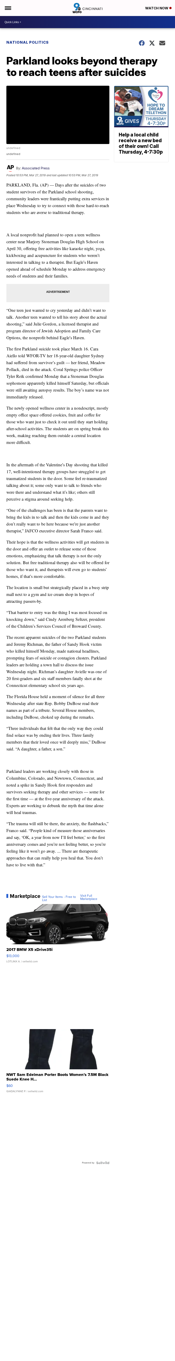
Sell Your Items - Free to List (59, 898)
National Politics (27, 42)
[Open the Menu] (7, 8)
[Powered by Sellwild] (102, 1162)
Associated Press (36, 168)
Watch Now (157, 8)
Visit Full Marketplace (88, 897)
